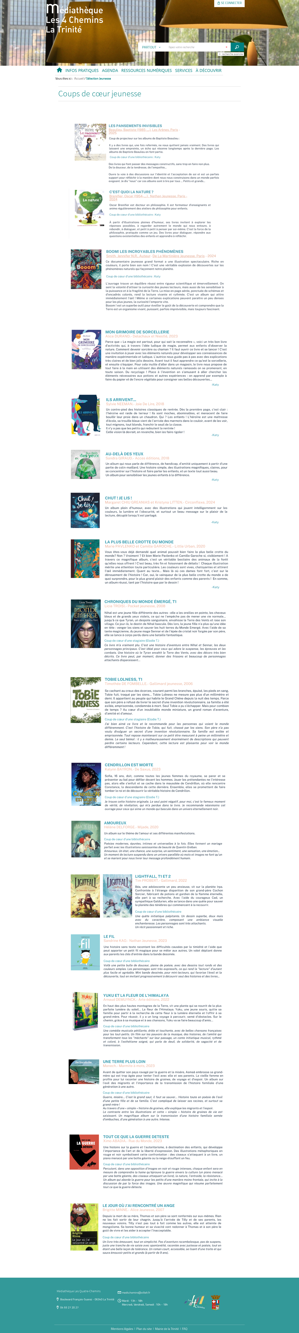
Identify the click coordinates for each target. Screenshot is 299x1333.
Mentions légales (122, 1329)
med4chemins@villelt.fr (136, 1292)
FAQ (184, 1329)
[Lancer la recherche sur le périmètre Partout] (237, 47)
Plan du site (144, 1329)
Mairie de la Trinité (167, 1329)
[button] (82, 71)
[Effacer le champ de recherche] (227, 47)
